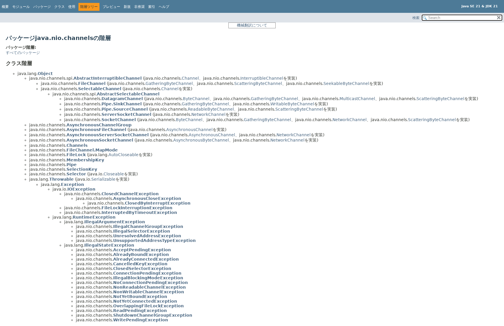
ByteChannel (196, 98)
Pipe (71, 164)
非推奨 (139, 7)
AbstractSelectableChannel (128, 94)
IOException (81, 189)
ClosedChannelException (130, 193)
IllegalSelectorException (141, 231)
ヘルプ (164, 7)
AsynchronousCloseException (147, 198)
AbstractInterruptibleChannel (108, 78)
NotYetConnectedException (145, 301)
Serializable (103, 179)
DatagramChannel (122, 98)
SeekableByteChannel (346, 83)
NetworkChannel (208, 114)
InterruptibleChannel (261, 78)
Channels (77, 145)
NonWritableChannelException (148, 292)
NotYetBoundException (140, 296)
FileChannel (92, 83)
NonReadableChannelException (149, 287)
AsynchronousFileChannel (96, 129)
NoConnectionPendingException (150, 282)
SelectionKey (81, 169)
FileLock (76, 154)
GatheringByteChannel (169, 83)
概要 (5, 7)
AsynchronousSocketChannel (99, 140)
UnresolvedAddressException (147, 235)
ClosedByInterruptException (157, 203)
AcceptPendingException (142, 249)
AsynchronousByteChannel (201, 140)
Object (45, 73)
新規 (127, 7)
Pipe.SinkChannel (122, 104)
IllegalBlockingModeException (148, 278)
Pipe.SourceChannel (125, 109)
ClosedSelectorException (142, 268)
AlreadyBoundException (141, 254)
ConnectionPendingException (147, 273)
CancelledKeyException (140, 264)
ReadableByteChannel (211, 109)
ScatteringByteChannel (258, 83)
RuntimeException (94, 217)
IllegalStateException (109, 245)
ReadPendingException (140, 310)
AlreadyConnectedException (146, 259)
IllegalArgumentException (114, 221)
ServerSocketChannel (126, 114)
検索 (415, 18)
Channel (190, 78)
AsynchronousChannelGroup (99, 125)
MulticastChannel (357, 98)
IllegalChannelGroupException (148, 226)
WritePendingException (140, 320)
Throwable (61, 179)
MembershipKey (85, 160)
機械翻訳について (252, 25)
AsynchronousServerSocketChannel (107, 135)
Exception (72, 184)
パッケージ (42, 7)
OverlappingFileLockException (148, 306)
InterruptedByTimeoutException (139, 212)
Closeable (114, 174)
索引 (151, 7)
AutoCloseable (123, 154)
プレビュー (111, 7)
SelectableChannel (99, 88)
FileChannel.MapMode (92, 150)
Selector (76, 174)
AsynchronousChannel (189, 129)
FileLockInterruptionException (137, 207)
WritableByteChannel (292, 104)
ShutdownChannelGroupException (152, 315)
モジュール (21, 7)
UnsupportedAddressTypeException (154, 240)
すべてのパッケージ (23, 52)
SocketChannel (119, 119)
